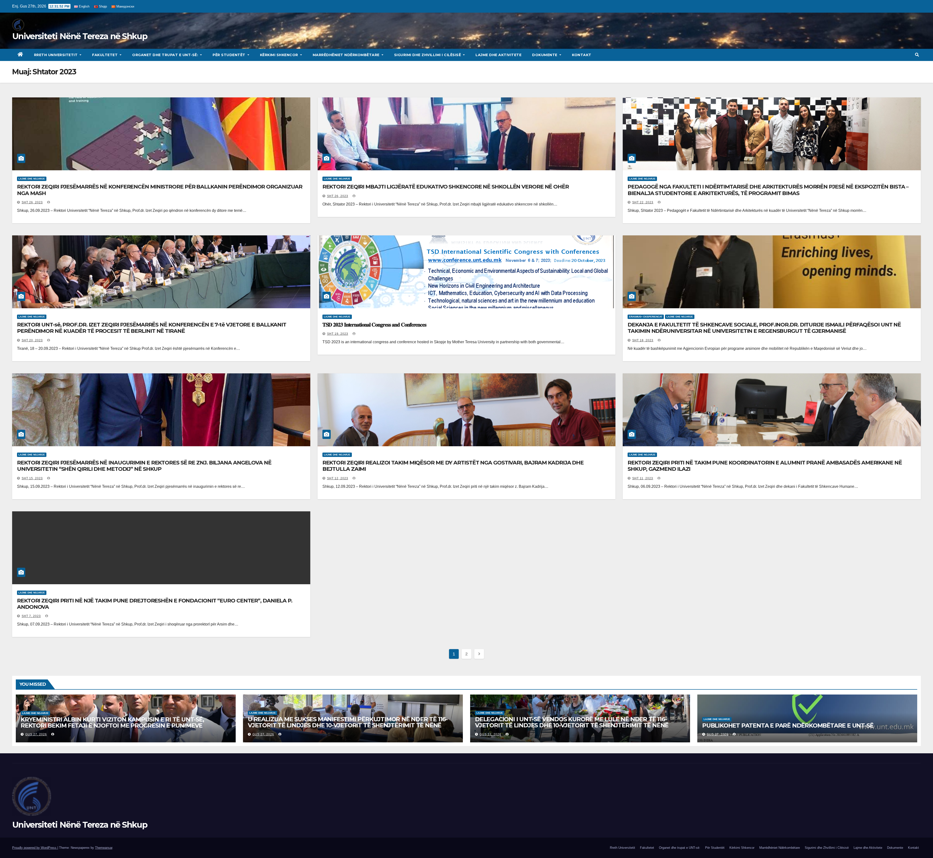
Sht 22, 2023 (642, 202)
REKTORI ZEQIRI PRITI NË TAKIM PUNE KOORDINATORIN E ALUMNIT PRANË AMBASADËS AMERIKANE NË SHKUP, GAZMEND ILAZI (765, 465)
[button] (917, 55)
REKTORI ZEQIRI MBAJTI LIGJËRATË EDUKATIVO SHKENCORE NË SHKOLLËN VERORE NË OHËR (445, 186)
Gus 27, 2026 (36, 734)
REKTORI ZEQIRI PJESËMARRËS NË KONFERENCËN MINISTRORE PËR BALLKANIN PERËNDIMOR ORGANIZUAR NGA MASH (159, 189)
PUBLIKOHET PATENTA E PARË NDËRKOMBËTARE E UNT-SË (787, 725)
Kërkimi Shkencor (279, 55)
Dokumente (545, 55)
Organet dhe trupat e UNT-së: (165, 55)
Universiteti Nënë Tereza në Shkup (79, 36)
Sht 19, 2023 (337, 333)
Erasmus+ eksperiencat (645, 316)
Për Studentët (229, 55)
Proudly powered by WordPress (34, 847)
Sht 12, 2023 (337, 478)
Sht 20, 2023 (32, 340)
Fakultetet (105, 55)
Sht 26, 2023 (32, 202)
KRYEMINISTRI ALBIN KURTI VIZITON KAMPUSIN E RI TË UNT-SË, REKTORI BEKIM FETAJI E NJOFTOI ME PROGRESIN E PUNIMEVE (112, 722)
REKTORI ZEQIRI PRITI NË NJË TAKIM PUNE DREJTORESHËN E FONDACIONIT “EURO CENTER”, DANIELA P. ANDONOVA (154, 603)
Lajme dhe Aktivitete (498, 55)
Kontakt (581, 55)
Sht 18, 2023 (642, 340)
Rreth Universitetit (56, 55)
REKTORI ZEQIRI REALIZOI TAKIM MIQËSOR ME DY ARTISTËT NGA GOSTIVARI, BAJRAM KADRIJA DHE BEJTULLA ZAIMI (453, 465)
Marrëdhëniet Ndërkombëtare (347, 55)
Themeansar (103, 847)
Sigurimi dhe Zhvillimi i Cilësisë (428, 55)
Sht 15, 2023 (32, 478)
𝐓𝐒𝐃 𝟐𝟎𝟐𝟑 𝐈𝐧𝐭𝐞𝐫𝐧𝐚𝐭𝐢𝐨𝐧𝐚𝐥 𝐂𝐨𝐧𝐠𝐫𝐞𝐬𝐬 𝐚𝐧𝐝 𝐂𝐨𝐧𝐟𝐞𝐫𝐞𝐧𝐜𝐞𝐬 (374, 324)
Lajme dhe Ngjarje (31, 178)
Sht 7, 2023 (31, 616)
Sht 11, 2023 (642, 478)
